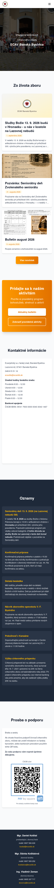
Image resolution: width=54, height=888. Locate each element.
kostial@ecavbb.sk (27, 846)
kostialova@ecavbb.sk (27, 864)
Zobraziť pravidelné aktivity (27, 321)
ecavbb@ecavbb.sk (14, 375)
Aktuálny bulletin (27, 312)
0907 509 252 (29, 861)
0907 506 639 (29, 843)
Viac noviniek (27, 260)
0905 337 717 (29, 879)
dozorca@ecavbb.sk (27, 882)
